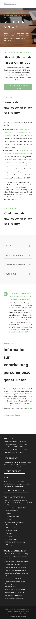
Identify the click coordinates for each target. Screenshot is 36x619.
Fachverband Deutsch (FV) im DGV (15, 508)
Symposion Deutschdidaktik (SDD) (15, 598)
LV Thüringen (9, 545)
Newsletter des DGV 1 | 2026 (14, 447)
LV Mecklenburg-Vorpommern (14, 522)
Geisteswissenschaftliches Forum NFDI (16, 573)
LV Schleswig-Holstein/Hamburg (15, 542)
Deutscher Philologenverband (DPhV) (16, 562)
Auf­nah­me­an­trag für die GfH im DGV (18, 87)
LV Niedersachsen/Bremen (13, 525)
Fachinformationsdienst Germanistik (15, 567)
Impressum (14, 616)
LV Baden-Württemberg (12, 511)
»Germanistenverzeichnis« (13, 576)
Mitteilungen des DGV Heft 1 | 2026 (16, 444)
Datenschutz (22, 616)
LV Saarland (8, 533)
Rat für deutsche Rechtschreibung (15, 592)
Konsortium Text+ (10, 586)
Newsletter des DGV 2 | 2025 (14, 452)
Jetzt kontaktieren (16, 490)
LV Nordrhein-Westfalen (12, 528)
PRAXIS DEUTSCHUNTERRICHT (15, 589)
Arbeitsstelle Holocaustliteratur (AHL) (16, 554)
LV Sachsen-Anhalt (11, 539)
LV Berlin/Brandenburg (12, 516)
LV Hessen (8, 519)
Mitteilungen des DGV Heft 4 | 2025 (16, 450)
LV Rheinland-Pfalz (11, 530)
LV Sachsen (8, 536)
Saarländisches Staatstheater (13, 595)
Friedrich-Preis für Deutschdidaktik (15, 570)
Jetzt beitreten (14, 471)
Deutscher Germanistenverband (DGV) (16, 500)
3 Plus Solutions (24, 614)
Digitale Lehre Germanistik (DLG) (15, 564)
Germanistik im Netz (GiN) (13, 579)
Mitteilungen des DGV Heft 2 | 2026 (16, 441)
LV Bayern (8, 513)
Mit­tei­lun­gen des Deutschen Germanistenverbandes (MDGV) (18, 132)
